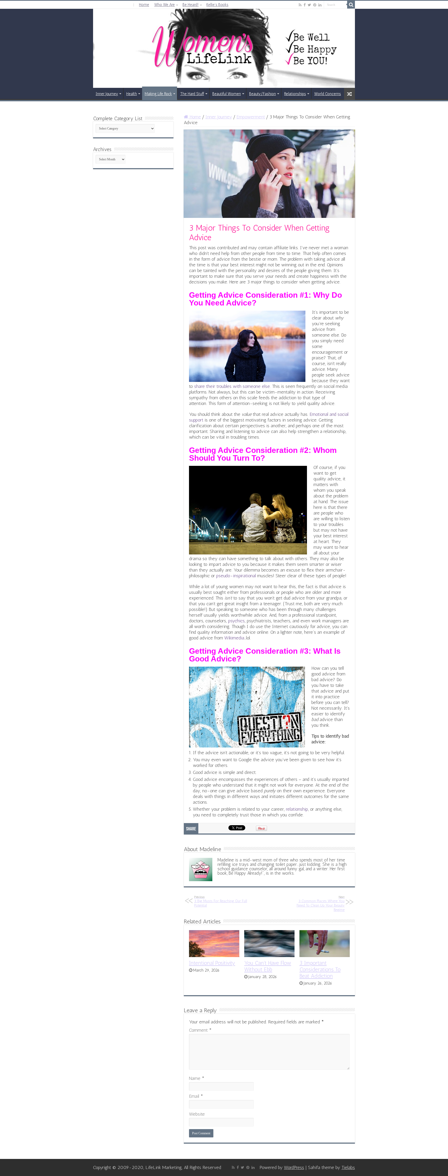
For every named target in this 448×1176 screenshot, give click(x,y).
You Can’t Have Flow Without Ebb (267, 966)
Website (197, 1114)
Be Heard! (191, 4)
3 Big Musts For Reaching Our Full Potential (220, 901)
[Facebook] (304, 5)
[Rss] (300, 5)
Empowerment (250, 117)
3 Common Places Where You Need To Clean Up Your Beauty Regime (321, 903)
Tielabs (348, 1167)
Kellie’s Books (217, 4)
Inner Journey (107, 93)
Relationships (295, 93)
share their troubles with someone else (232, 386)
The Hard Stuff (192, 93)
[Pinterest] (315, 5)
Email (196, 1096)
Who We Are (164, 4)
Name (196, 1078)
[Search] (351, 5)
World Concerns (327, 93)
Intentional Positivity (212, 963)
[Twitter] (309, 5)
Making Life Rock (158, 93)
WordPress (294, 1167)
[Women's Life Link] (224, 48)
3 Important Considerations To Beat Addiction (320, 969)
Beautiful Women (226, 93)
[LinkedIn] (320, 5)
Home (144, 4)
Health (131, 93)
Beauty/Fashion (262, 93)
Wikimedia (234, 638)
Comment (200, 1030)
